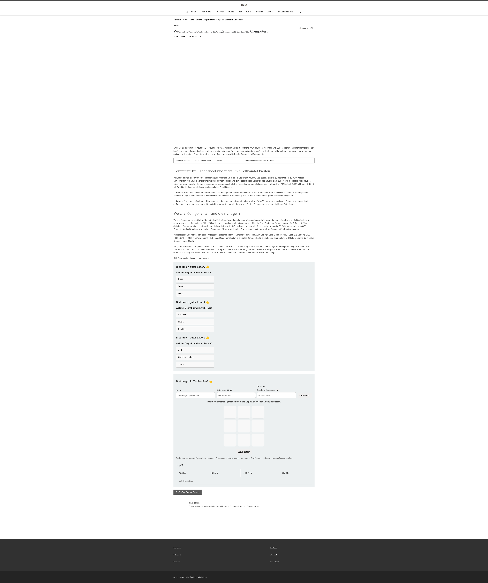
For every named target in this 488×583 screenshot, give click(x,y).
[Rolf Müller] (180, 506)
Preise (295, 180)
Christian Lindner (186, 357)
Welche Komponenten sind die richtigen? (261, 160)
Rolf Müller (195, 503)
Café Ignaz (273, 548)
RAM (282, 183)
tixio (182, 577)
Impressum (177, 548)
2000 (180, 286)
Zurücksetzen (244, 451)
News (185, 19)
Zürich (181, 364)
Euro (243, 229)
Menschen (309, 147)
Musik (181, 322)
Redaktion (176, 562)
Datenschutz (177, 555)
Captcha (261, 386)
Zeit (180, 350)
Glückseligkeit (274, 562)
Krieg (180, 279)
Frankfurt (182, 329)
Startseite (177, 19)
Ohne (180, 294)
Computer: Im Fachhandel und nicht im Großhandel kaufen (198, 160)
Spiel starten (304, 395)
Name (178, 390)
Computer (183, 147)
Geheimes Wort (224, 390)
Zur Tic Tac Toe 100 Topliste (187, 492)
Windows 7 (273, 555)
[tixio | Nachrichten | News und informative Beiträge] (244, 5)
